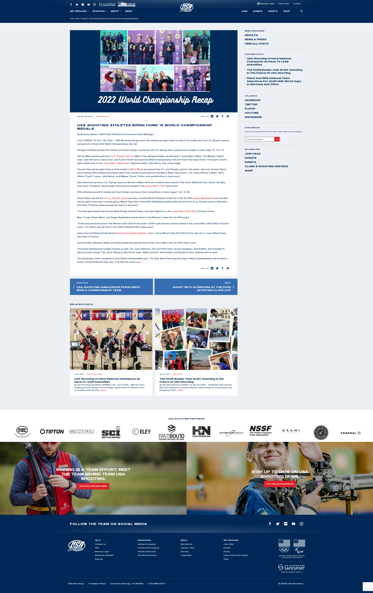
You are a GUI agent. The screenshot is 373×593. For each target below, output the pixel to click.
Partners (185, 551)
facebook (253, 100)
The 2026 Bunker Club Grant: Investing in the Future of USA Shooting (274, 71)
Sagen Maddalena (203, 198)
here (138, 262)
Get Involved (78, 11)
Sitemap (99, 559)
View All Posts (257, 43)
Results (251, 35)
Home (72, 18)
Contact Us (100, 544)
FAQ (97, 548)
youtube (251, 112)
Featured (84, 18)
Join (244, 11)
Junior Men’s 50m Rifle (184, 211)
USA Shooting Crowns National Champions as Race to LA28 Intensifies (269, 61)
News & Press (102, 116)
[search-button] (301, 11)
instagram (253, 117)
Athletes (99, 11)
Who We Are (186, 544)
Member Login (267, 4)
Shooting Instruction (147, 555)
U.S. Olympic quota (121, 156)
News (128, 11)
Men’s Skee (136, 169)
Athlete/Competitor (147, 544)
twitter (251, 104)
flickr (250, 108)
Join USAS (253, 153)
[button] (211, 116)
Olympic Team (188, 548)
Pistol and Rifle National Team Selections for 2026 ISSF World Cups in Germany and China (274, 81)
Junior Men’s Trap (154, 186)
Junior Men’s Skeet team (116, 163)
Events (272, 11)
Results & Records (147, 551)
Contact (297, 4)
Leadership (186, 555)
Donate (257, 11)
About (115, 11)
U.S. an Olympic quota (116, 198)
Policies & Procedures (148, 548)
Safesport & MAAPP (104, 555)
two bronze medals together (131, 233)
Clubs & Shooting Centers (266, 166)
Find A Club (283, 4)
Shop (286, 11)
